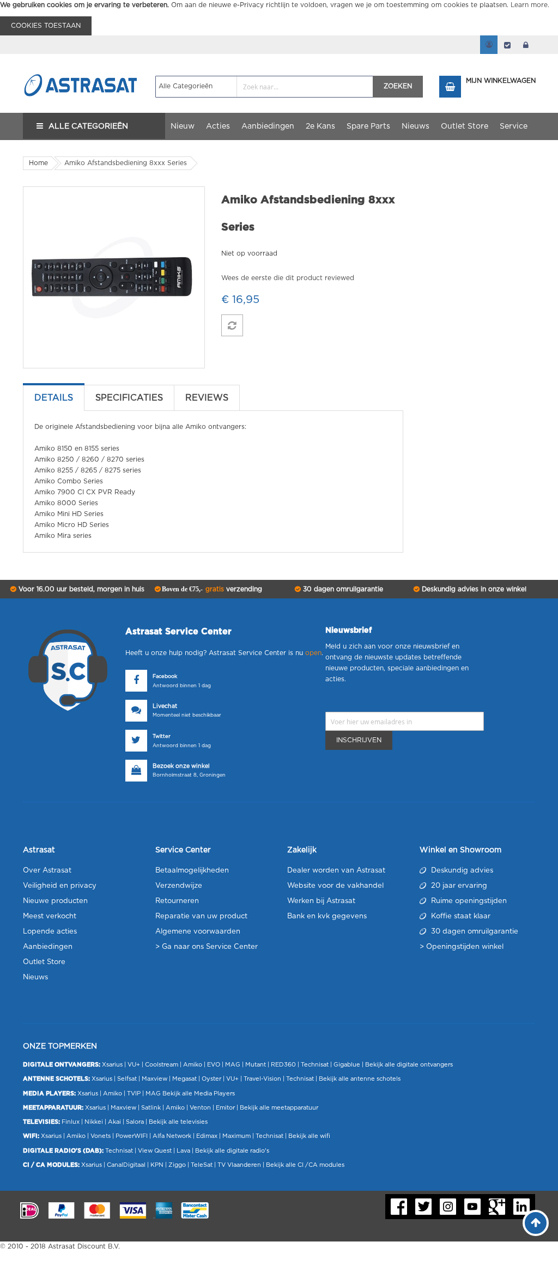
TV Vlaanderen (239, 1165)
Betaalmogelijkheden (192, 870)
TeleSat (202, 1165)
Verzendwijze (178, 885)
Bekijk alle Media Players (198, 1094)
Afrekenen (507, 44)
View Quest (155, 1151)
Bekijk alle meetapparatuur (279, 1108)
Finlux (71, 1122)
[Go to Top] (536, 1223)
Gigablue (346, 1065)
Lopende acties (50, 931)
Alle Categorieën (88, 126)
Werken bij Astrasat (321, 901)
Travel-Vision (262, 1079)
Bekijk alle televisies (178, 1122)
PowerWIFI (132, 1136)
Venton (200, 1108)
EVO (213, 1065)
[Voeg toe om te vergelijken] (232, 325)
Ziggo (177, 1165)
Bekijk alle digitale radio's (232, 1151)
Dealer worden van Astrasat (336, 870)
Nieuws (35, 977)
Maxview (154, 1079)
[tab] (53, 398)
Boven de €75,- (211, 589)
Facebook (165, 676)
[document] (279, 17)
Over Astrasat (47, 870)
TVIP (134, 1094)
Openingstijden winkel (465, 946)
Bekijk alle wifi (309, 1136)
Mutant (255, 1065)
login (526, 44)
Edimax (206, 1136)
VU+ (134, 1065)
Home (38, 163)
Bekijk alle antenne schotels (360, 1079)
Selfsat (127, 1079)
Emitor (225, 1108)
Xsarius (112, 1065)
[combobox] (264, 87)
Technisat (315, 1065)
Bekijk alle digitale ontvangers (409, 1065)
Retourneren (177, 901)
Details (53, 397)
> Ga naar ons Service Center (206, 946)
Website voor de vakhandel (335, 885)
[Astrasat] (81, 63)
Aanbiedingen (47, 946)
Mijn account (489, 44)
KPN (156, 1165)
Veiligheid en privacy (59, 885)
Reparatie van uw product (201, 916)
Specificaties (129, 397)
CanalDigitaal (126, 1165)
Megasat (184, 1079)
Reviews (206, 397)
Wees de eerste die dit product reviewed (287, 278)
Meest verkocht (49, 916)
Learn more (529, 5)
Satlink (151, 1108)
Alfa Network (172, 1136)
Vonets (100, 1136)
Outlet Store (44, 962)
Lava (184, 1151)
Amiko (192, 1065)
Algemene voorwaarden (197, 931)
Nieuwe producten (55, 901)
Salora (135, 1122)
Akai (114, 1122)
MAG (232, 1065)
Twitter (162, 736)
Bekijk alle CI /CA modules (305, 1165)
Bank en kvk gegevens (327, 916)
